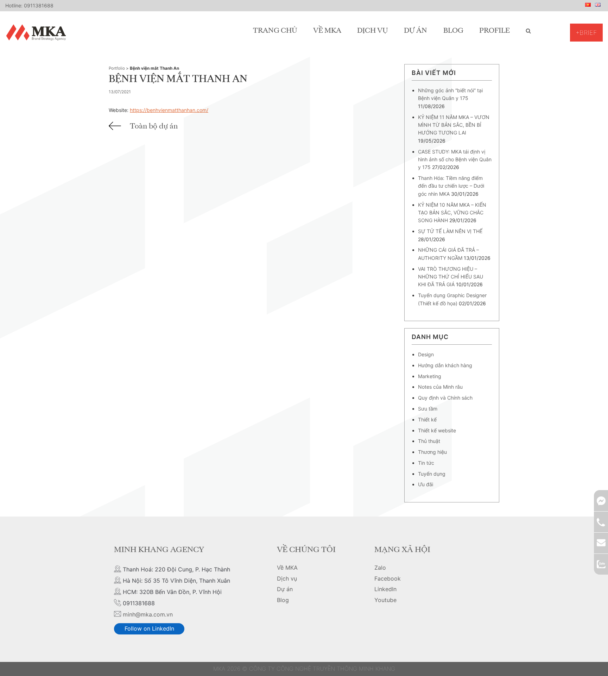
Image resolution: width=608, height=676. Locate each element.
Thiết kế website (437, 430)
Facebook (387, 578)
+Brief (586, 32)
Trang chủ (275, 31)
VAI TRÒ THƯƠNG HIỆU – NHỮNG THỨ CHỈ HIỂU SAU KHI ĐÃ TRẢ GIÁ (450, 277)
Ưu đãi (425, 484)
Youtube (385, 599)
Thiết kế (427, 420)
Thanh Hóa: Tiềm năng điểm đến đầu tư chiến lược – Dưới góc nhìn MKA (451, 186)
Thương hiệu (432, 452)
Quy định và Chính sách (445, 398)
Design (426, 354)
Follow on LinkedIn (149, 628)
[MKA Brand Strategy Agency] (37, 32)
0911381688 (38, 5)
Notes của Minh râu (440, 387)
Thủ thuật (429, 441)
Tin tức (426, 463)
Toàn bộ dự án (154, 126)
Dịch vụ (372, 31)
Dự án (415, 31)
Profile (494, 31)
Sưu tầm (427, 409)
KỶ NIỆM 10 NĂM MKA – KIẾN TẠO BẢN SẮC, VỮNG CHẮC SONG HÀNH (452, 213)
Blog (453, 31)
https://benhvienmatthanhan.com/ (169, 110)
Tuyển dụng (431, 474)
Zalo (380, 567)
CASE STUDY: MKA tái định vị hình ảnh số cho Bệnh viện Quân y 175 (455, 159)
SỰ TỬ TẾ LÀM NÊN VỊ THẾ (450, 231)
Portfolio (117, 68)
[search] (528, 31)
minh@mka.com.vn (148, 614)
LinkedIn (385, 589)
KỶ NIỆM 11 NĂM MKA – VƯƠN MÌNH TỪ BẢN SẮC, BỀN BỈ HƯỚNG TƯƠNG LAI (453, 125)
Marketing (429, 376)
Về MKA (327, 31)
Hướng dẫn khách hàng (445, 365)
